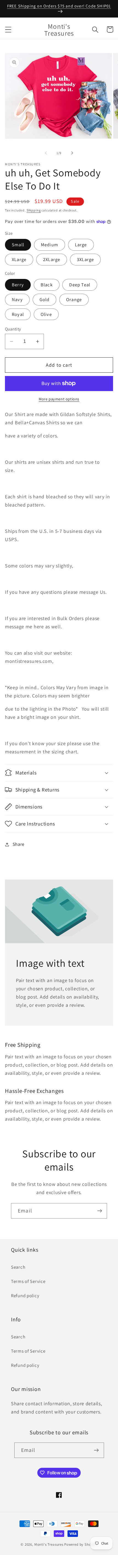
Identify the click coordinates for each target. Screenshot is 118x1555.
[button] (8, 29)
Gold (45, 299)
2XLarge (51, 259)
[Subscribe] (99, 1210)
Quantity (13, 329)
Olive (46, 314)
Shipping (34, 210)
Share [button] (18, 844)
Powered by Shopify (80, 1544)
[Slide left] (46, 153)
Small (18, 245)
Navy (17, 299)
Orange (74, 299)
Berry (18, 285)
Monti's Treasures (48, 1544)
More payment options (59, 399)
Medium (49, 245)
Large (81, 245)
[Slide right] (72, 153)
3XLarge (85, 259)
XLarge (19, 259)
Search (18, 1267)
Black (47, 285)
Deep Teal (79, 285)
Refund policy (25, 1296)
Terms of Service (28, 1281)
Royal (18, 314)
